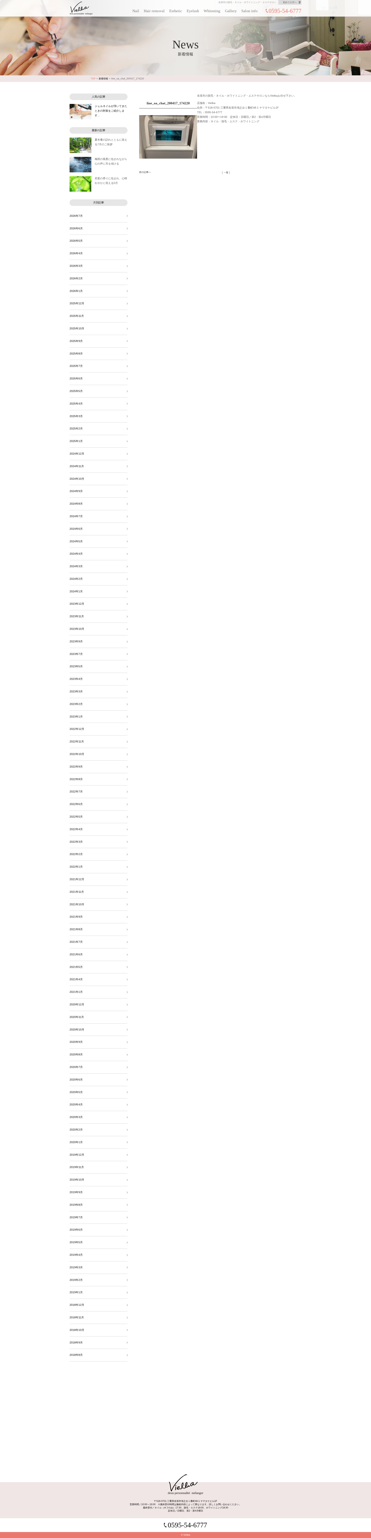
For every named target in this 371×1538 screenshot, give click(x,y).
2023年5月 (76, 666)
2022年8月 (76, 779)
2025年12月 (77, 303)
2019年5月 (76, 1242)
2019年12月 (77, 1154)
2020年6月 (76, 1079)
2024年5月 (76, 541)
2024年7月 (76, 516)
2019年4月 (76, 1254)
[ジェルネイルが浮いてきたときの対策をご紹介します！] (80, 111)
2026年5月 (76, 240)
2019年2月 (76, 1279)
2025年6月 (76, 378)
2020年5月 (76, 1092)
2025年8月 (76, 353)
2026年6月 (76, 228)
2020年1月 (76, 1142)
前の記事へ (145, 172)
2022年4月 (76, 829)
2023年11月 (77, 616)
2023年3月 (76, 691)
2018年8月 (76, 1354)
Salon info (249, 11)
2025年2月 (76, 428)
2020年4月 (76, 1104)
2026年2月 (76, 278)
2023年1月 (76, 716)
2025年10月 (77, 328)
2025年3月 (76, 416)
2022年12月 (77, 728)
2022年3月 (76, 841)
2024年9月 (76, 491)
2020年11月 (77, 1017)
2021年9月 (76, 916)
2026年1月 (76, 290)
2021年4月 (76, 979)
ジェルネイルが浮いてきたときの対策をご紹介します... (111, 111)
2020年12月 (77, 1004)
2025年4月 (76, 403)
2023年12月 (77, 603)
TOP (93, 78)
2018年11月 (77, 1317)
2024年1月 (76, 591)
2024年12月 (77, 453)
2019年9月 (76, 1192)
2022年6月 (76, 804)
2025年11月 (77, 315)
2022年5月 (76, 816)
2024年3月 (76, 566)
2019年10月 (77, 1179)
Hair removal (154, 11)
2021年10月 (77, 904)
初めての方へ (290, 2)
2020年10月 (77, 1029)
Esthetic (175, 11)
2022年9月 (76, 766)
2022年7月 (76, 791)
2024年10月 (77, 478)
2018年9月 (76, 1342)
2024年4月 (76, 553)
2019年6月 (76, 1229)
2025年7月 (76, 365)
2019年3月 (76, 1267)
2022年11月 (77, 741)
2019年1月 (76, 1292)
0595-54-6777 (285, 11)
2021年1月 (76, 991)
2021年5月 (76, 966)
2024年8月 (76, 503)
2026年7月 (76, 215)
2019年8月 (76, 1204)
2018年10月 (77, 1329)
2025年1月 (76, 441)
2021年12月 (77, 879)
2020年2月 (76, 1129)
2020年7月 (76, 1067)
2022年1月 (76, 866)
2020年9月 (76, 1041)
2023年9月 (76, 641)
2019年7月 (76, 1217)
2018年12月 (77, 1304)
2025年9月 (76, 341)
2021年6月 (76, 954)
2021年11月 (77, 891)
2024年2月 (76, 578)
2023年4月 (76, 678)
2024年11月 (77, 466)
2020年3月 (76, 1117)
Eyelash (193, 11)
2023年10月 (77, 628)
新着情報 (103, 78)
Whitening (212, 11)
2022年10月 (77, 754)
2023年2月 (76, 704)
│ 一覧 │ (226, 172)
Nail (135, 11)
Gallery (231, 11)
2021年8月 (76, 929)
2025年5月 (76, 391)
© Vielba (185, 1535)
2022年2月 (76, 854)
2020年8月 (76, 1054)
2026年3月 (76, 265)
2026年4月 (76, 253)
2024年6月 (76, 528)
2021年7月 (76, 941)
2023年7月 (76, 653)
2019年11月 (77, 1167)
